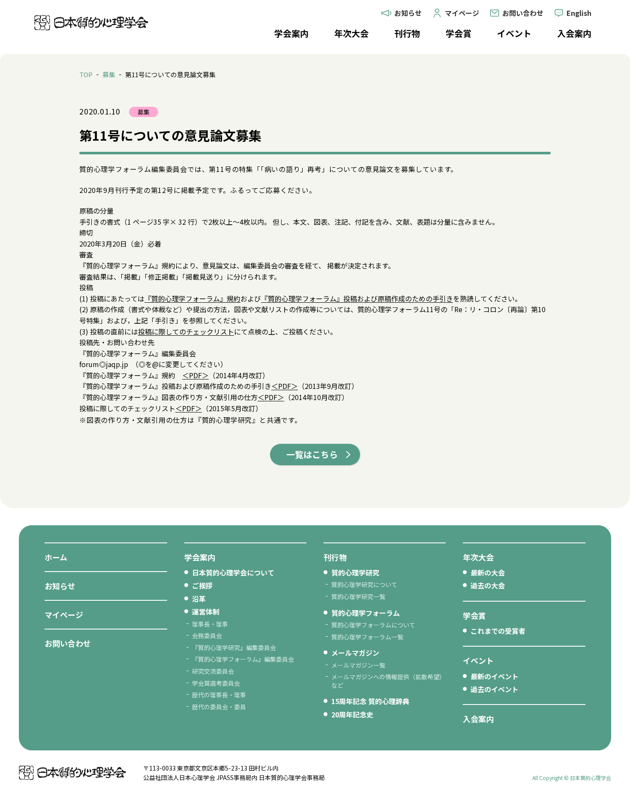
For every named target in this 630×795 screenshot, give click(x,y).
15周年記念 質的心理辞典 (370, 701)
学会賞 (458, 33)
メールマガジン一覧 (358, 665)
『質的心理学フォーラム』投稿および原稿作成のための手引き (357, 298)
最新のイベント (495, 676)
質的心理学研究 (355, 572)
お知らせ (60, 585)
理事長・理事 (210, 624)
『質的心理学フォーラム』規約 (192, 298)
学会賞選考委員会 (216, 683)
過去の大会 (488, 585)
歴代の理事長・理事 (219, 694)
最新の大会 (488, 572)
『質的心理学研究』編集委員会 (234, 647)
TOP (86, 74)
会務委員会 (207, 635)
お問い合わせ (68, 643)
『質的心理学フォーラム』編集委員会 (243, 659)
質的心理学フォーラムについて (373, 624)
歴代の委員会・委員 (219, 706)
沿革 (199, 598)
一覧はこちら (312, 454)
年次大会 (351, 33)
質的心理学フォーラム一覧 (367, 636)
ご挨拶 (202, 585)
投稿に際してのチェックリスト (186, 331)
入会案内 (574, 33)
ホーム (56, 557)
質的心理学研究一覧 (358, 596)
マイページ (64, 614)
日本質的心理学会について (233, 572)
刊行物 (407, 33)
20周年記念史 (352, 714)
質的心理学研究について (364, 584)
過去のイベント (495, 689)
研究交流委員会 (213, 671)
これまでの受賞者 (498, 631)
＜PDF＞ (195, 375)
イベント (514, 33)
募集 (108, 74)
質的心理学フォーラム (365, 613)
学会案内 (291, 33)
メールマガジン (355, 652)
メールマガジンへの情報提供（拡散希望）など (388, 681)
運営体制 (205, 611)
